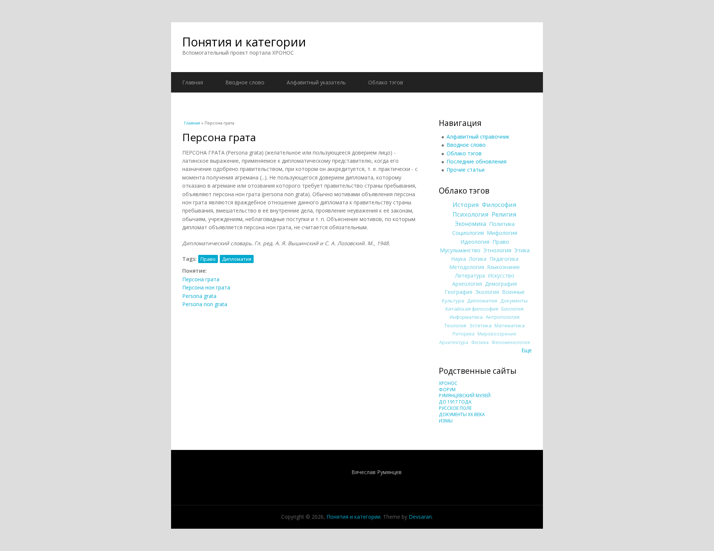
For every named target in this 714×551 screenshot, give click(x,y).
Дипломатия (236, 259)
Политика (502, 223)
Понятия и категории (244, 42)
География (458, 291)
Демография (501, 283)
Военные (513, 291)
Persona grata (199, 295)
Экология (487, 291)
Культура (453, 300)
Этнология (497, 250)
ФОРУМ (447, 389)
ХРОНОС (448, 383)
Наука (458, 258)
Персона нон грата (206, 287)
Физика (480, 342)
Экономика (470, 224)
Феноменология (511, 342)
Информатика (466, 317)
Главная (192, 82)
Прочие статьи (466, 169)
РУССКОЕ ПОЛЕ (455, 408)
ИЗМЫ (446, 421)
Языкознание (503, 266)
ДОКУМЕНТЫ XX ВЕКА (462, 414)
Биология (512, 308)
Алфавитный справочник (478, 136)
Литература (470, 275)
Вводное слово (244, 82)
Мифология (502, 232)
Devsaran (420, 516)
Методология (466, 266)
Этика (522, 250)
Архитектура (453, 342)
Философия (499, 205)
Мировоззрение (497, 334)
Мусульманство (460, 250)
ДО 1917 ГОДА (455, 402)
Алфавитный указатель (316, 82)
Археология (467, 283)
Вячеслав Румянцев (376, 472)
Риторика (464, 334)
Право (208, 259)
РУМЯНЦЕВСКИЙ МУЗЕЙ (465, 395)
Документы (514, 300)
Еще (526, 350)
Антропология (503, 317)
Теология (455, 325)
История (466, 205)
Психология (471, 214)
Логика (477, 258)
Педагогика (503, 258)
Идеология (474, 241)
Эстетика (480, 325)
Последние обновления (476, 161)
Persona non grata (204, 304)
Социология (468, 232)
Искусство (501, 275)
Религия (504, 214)
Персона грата (200, 279)
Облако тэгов (385, 82)
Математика (510, 325)
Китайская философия (472, 308)
